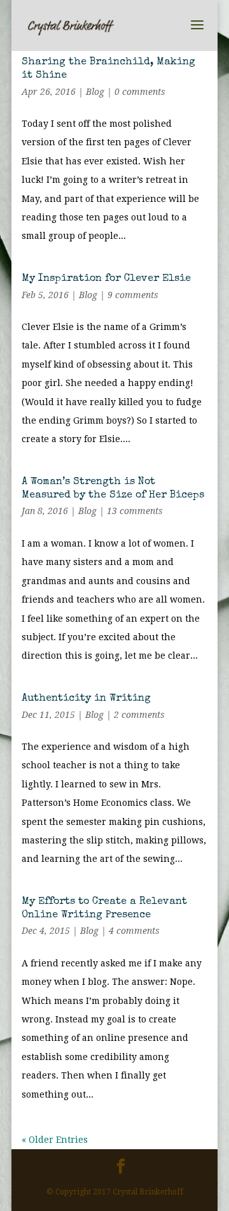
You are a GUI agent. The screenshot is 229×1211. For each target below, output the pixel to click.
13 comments (135, 511)
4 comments (134, 931)
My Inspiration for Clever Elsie (106, 279)
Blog (95, 92)
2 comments (139, 715)
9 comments (133, 295)
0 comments (139, 92)
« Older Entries (55, 1140)
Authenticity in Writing (86, 699)
